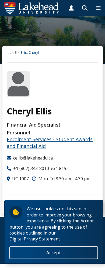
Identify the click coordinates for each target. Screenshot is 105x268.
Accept (53, 253)
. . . (9, 52)
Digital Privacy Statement (34, 239)
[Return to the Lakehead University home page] (31, 8)
